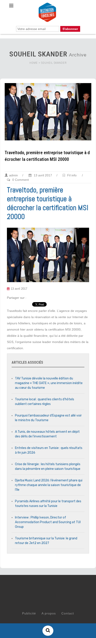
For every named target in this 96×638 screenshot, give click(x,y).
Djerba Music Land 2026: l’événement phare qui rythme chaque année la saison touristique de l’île (48, 485)
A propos (49, 613)
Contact (67, 613)
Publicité (29, 613)
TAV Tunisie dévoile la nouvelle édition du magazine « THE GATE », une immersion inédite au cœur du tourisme (49, 383)
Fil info (72, 175)
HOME (33, 62)
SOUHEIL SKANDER (54, 62)
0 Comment (20, 179)
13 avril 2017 (42, 175)
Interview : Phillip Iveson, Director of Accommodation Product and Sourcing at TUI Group (48, 522)
